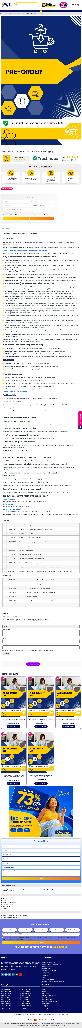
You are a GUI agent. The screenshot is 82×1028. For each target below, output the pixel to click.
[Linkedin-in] (13, 974)
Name (4, 638)
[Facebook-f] (2, 974)
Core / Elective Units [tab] (20, 233)
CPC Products (23, 148)
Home (1, 13)
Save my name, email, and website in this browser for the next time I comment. (28, 650)
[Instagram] (16, 974)
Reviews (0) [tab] (33, 233)
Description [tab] (6, 233)
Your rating (6, 623)
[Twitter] (6, 974)
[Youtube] (20, 974)
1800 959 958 (60, 947)
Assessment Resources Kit (10, 13)
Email (4, 644)
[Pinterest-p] (9, 974)
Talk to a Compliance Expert (38, 250)
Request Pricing (21, 250)
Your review (6, 629)
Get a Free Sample (8, 250)
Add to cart (14, 726)
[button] (41, 11)
